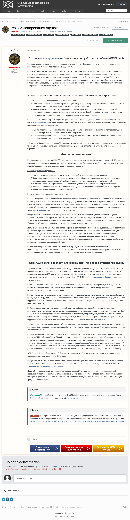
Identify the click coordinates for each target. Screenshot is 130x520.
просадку (43, 210)
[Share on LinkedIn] (11, 499)
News (53, 11)
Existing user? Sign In (105, 4)
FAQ (42, 11)
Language (58, 513)
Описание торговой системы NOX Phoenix (54, 31)
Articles (65, 11)
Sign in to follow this (103, 27)
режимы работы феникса (101, 277)
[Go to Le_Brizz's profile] (5, 29)
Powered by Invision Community (65, 516)
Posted (36, 50)
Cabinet (30, 11)
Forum (7, 11)
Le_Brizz (15, 50)
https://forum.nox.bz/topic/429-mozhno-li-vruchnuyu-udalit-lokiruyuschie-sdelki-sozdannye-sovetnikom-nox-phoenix (77, 421)
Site (18, 11)
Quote (35, 439)
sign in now (57, 466)
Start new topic (93, 40)
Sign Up (122, 4)
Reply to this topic (115, 40)
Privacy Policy (70, 513)
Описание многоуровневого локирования (45, 366)
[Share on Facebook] (7, 499)
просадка (42, 122)
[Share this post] (125, 50)
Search (78, 11)
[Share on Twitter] (3, 499)
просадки (108, 120)
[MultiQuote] (28, 439)
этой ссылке (76, 398)
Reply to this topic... (26, 478)
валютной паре (98, 319)
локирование (51, 58)
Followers (117, 28)
